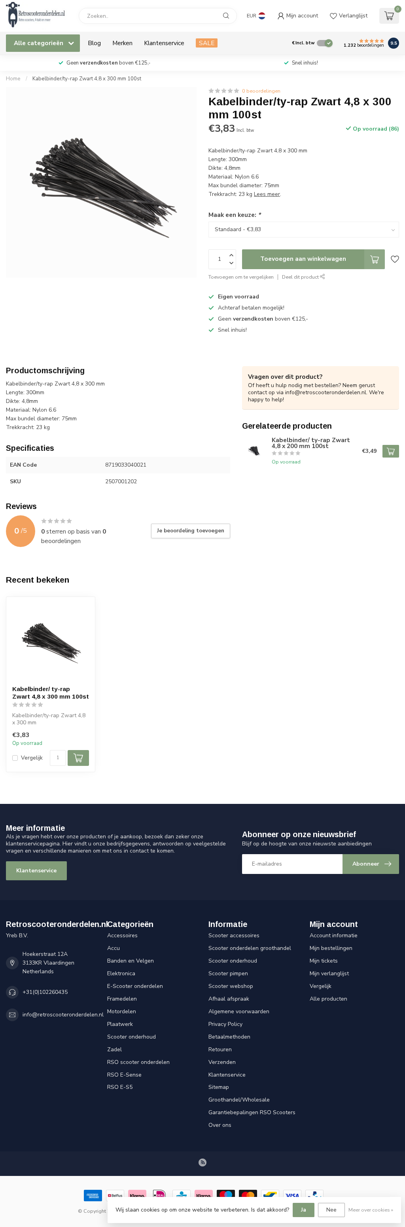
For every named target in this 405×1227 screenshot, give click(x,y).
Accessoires (122, 935)
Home (13, 78)
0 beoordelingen (261, 90)
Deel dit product (301, 277)
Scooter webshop (230, 986)
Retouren (220, 1049)
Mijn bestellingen (331, 948)
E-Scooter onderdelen (135, 986)
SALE (206, 43)
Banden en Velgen (130, 961)
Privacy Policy (225, 1024)
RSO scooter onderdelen (138, 1062)
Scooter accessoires (233, 935)
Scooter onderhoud (131, 1037)
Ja (303, 1210)
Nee (331, 1210)
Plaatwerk (120, 1024)
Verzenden (222, 1062)
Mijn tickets (324, 961)
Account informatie (334, 935)
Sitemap (218, 1087)
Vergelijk (32, 758)
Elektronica (121, 973)
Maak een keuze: (234, 215)
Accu (113, 948)
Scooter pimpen (228, 973)
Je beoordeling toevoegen (190, 530)
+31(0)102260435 (45, 992)
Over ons (219, 1125)
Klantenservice (164, 43)
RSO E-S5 (119, 1087)
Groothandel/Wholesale (239, 1100)
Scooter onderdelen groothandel (249, 948)
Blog (94, 43)
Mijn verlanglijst (329, 973)
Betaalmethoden (229, 1037)
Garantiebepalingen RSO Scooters (251, 1112)
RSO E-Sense (124, 1075)
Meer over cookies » (370, 1209)
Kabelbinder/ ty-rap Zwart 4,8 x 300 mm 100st (50, 692)
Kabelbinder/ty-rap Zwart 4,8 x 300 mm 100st (86, 78)
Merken (122, 43)
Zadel (114, 1049)
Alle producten (328, 999)
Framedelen (122, 999)
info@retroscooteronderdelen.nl (63, 1014)
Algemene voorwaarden (238, 1011)
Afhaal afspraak (228, 999)
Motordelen (121, 1011)
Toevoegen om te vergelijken (241, 277)
